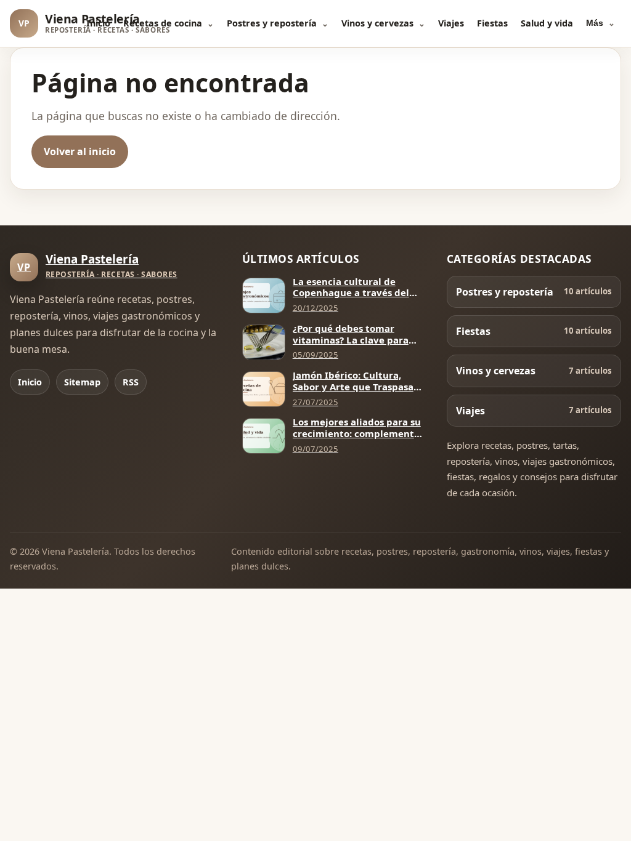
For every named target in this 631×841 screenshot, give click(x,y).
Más (594, 23)
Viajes (451, 23)
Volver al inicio (80, 151)
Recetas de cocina (162, 23)
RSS (131, 382)
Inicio (98, 23)
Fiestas (492, 23)
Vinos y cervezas (377, 23)
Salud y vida (547, 23)
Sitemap (82, 382)
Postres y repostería (272, 23)
